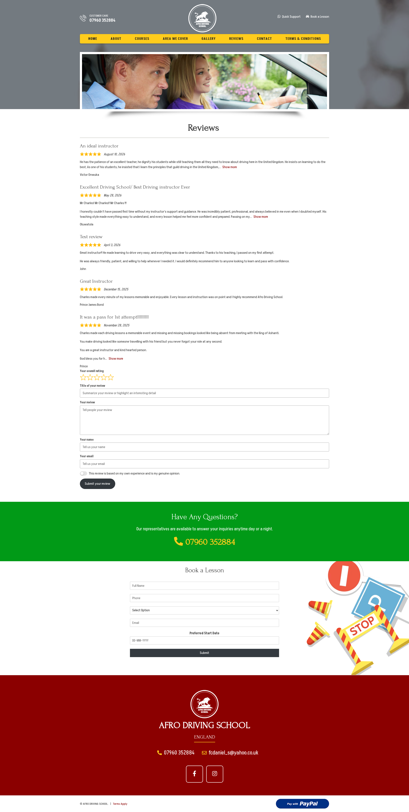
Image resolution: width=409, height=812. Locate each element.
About (116, 38)
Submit (204, 652)
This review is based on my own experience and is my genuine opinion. (134, 473)
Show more (229, 167)
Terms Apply (120, 804)
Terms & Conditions (303, 38)
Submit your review (97, 483)
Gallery (209, 38)
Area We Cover (175, 38)
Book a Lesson (319, 16)
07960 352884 (102, 20)
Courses (142, 38)
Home (92, 38)
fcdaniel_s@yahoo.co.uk (233, 753)
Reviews (236, 38)
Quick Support (291, 16)
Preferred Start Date (204, 633)
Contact (264, 38)
